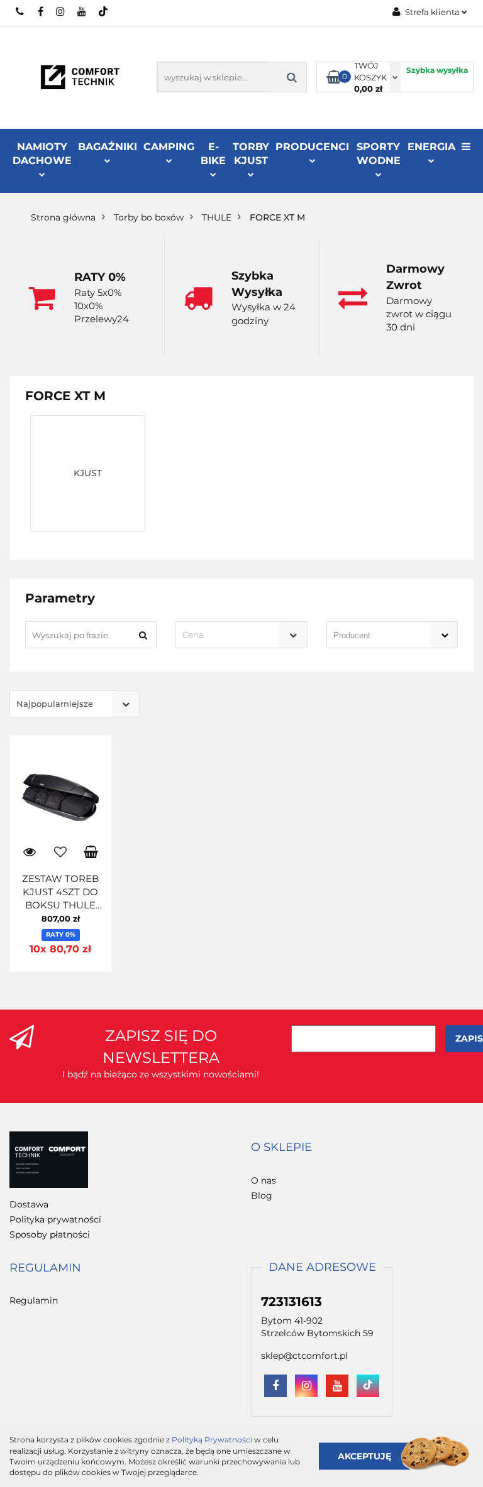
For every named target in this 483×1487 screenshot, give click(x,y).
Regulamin (33, 1300)
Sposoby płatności (49, 1234)
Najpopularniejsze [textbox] (54, 704)
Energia (431, 147)
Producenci (312, 147)
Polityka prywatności (55, 1219)
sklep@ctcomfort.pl (304, 1355)
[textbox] (230, 634)
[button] (281, 1148)
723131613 (20, 11)
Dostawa (28, 1204)
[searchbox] (374, 635)
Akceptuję (364, 1455)
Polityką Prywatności (212, 1439)
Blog (261, 1195)
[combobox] (241, 634)
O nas (263, 1180)
